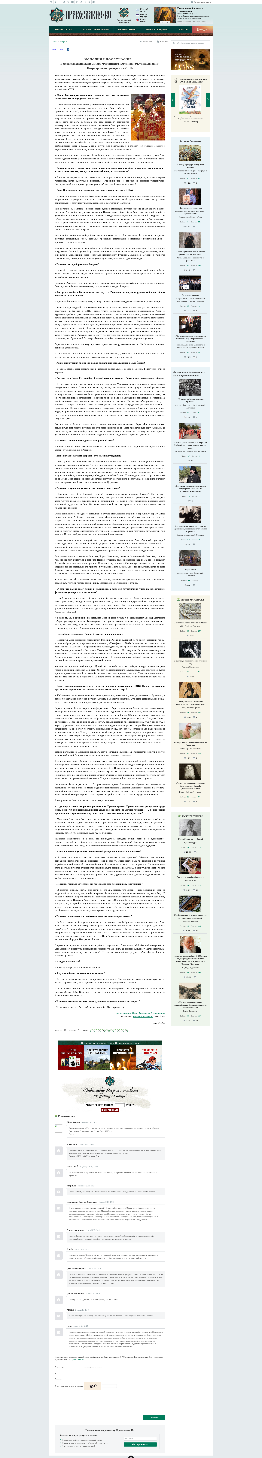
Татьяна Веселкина (143, 1016)
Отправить (154, 1417)
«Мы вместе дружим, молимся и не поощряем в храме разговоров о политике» (190, 338)
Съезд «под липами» (190, 295)
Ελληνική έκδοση (144, 10)
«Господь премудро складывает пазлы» (190, 166)
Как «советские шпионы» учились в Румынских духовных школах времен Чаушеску (190, 529)
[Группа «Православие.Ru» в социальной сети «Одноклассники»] (55, 2)
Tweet (54, 49)
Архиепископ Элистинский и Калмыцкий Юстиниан (189, 373)
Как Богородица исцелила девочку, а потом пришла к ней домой (190, 916)
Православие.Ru (77, 1359)
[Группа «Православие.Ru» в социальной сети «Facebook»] (60, 2)
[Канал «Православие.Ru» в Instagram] (85, 2)
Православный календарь (124, 21)
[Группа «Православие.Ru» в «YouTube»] (72, 2)
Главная (54, 42)
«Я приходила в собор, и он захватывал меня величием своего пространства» (190, 211)
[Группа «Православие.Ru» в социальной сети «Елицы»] (77, 2)
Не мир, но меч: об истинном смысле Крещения (190, 743)
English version (143, 20)
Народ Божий (190, 569)
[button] (162, 22)
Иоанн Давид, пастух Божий (190, 839)
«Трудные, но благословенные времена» (190, 400)
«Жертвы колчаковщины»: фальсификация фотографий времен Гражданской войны (190, 1005)
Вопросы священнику (157, 30)
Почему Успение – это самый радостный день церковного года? (190, 703)
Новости (183, 30)
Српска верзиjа (143, 15)
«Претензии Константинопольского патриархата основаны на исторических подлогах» (190, 488)
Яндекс (77, 1367)
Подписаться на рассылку (203, 2)
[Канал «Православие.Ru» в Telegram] (81, 2)
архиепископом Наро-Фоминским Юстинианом (140, 1012)
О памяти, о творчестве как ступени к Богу (190, 662)
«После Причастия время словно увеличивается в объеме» (190, 253)
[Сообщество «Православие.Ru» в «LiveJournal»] (68, 2)
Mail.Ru (82, 1367)
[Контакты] (94, 2)
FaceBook (67, 1367)
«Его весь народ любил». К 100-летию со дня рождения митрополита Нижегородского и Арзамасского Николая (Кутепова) (190, 959)
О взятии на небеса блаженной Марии (190, 622)
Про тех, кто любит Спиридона (190, 877)
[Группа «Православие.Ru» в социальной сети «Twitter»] (64, 2)
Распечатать (164, 42)
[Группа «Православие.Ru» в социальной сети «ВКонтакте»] (51, 2)
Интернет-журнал (127, 30)
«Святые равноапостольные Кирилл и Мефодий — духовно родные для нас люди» (190, 445)
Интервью (63, 42)
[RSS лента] (89, 2)
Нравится (61, 49)
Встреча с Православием (96, 30)
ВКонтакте (72, 1367)
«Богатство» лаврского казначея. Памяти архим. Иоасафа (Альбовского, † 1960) (190, 786)
